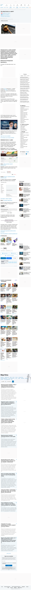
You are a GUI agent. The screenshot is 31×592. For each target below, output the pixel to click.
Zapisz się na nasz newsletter (5, 125)
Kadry (5, 7)
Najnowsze (25, 76)
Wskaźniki (23, 132)
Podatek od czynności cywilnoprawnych (23, 143)
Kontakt (11, 577)
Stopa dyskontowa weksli (23, 147)
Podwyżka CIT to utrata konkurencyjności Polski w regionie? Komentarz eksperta (24, 93)
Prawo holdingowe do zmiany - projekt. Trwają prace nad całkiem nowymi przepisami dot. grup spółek (25, 91)
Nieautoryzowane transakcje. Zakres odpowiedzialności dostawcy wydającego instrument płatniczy (25, 78)
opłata (6, 79)
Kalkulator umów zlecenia (23, 113)
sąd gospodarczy (8, 240)
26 (23, 154)
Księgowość (1, 7)
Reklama (15, 577)
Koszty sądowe (22, 128)
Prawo (14, 7)
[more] (12, 240)
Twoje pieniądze (17, 7)
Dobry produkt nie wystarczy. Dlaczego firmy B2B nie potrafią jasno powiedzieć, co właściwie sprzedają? (24, 98)
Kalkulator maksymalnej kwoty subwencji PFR (24, 121)
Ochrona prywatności (7, 576)
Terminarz (23, 152)
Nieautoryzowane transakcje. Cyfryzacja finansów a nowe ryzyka (25, 82)
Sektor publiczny (10, 7)
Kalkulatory (23, 106)
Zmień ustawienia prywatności (16, 576)
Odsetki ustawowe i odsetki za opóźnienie (24, 134)
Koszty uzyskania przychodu (24, 140)
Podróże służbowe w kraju (23, 141)
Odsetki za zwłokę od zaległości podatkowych (24, 136)
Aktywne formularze (25, 125)
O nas (2, 576)
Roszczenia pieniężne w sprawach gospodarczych (9, 223)
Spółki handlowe (22, 127)
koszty (5, 78)
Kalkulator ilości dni (23, 122)
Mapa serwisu (20, 577)
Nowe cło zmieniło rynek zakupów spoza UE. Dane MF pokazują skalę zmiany (25, 87)
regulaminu (11, 552)
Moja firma (6, 9)
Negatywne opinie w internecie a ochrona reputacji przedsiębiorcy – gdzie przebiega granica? (24, 80)
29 (27, 154)
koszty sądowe (3, 240)
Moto (20, 7)
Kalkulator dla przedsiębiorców (24, 109)
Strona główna (2, 9)
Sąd (17, 9)
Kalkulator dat (22, 123)
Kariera (27, 576)
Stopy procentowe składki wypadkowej (23, 139)
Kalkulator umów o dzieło (23, 114)
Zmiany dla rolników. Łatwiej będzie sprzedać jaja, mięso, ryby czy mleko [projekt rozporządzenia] (25, 89)
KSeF (30, 7)
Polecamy (21, 244)
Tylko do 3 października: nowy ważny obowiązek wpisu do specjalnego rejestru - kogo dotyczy (25, 100)
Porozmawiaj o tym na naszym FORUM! (7, 127)
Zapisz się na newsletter (10, 245)
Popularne (22, 76)
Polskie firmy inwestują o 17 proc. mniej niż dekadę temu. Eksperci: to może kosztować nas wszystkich (25, 102)
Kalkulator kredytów (23, 116)
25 (22, 154)
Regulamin (23, 576)
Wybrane (28, 76)
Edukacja (27, 7)
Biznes (7, 7)
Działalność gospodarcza (23, 126)
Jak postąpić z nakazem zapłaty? (6, 188)
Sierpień (27, 152)
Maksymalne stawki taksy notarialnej (23, 146)
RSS (8, 577)
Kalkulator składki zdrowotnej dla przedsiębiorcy (24, 108)
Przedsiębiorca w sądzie (13, 9)
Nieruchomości (23, 7)
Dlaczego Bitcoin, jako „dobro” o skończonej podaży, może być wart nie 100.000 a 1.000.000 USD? (24, 85)
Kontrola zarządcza (23, 129)
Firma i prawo (21, 182)
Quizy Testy (21, 148)
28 (26, 154)
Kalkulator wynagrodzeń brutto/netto (23, 111)
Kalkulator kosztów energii (23, 115)
